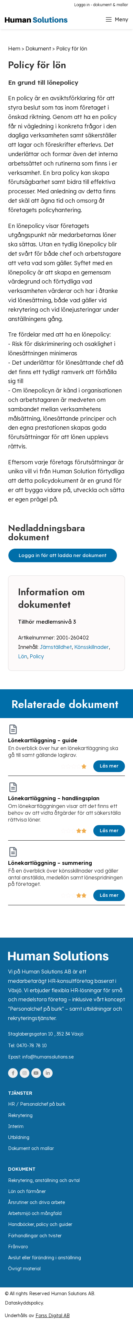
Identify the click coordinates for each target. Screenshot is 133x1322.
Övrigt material (24, 1269)
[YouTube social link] (36, 1073)
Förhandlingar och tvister (35, 1236)
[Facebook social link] (13, 1073)
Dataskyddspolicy (24, 1303)
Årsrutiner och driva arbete (36, 1202)
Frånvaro (18, 1247)
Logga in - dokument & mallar (101, 4)
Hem (14, 48)
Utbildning (18, 1137)
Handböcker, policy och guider (40, 1224)
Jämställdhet (56, 647)
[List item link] (66, 1045)
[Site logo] (36, 19)
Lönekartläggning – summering (50, 863)
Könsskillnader (91, 647)
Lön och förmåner (27, 1191)
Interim (16, 1126)
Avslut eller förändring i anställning (44, 1258)
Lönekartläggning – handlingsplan (53, 798)
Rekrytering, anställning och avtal (44, 1180)
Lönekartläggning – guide (42, 740)
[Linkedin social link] (48, 1073)
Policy (37, 656)
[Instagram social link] (24, 1073)
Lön (22, 656)
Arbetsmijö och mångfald (35, 1213)
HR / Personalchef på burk (36, 1104)
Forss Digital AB (53, 1315)
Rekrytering (20, 1115)
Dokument (38, 48)
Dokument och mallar (31, 1148)
